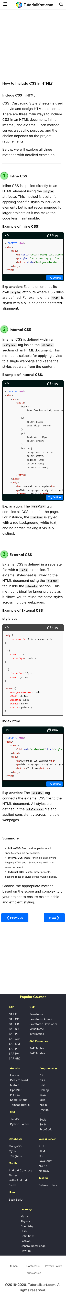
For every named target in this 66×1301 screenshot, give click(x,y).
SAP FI (13, 1014)
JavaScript (45, 1161)
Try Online (54, 277)
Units (24, 1231)
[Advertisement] (33, 45)
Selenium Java (48, 1185)
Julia (43, 1100)
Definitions (27, 1236)
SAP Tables (36, 1048)
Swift (43, 1124)
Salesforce (36, 1014)
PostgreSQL (16, 1156)
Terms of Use (33, 1273)
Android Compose (20, 1170)
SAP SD (14, 1029)
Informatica (36, 1034)
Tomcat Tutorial (20, 1104)
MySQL (13, 1151)
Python (44, 1109)
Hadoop (15, 1075)
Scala (43, 1119)
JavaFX (14, 1119)
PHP (41, 1146)
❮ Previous (15, 917)
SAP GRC (15, 1058)
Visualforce (36, 1029)
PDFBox (15, 1095)
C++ (42, 1080)
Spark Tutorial (19, 1100)
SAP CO (14, 1019)
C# (41, 1075)
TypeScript (46, 1129)
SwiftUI (13, 1185)
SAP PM (14, 1053)
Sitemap (13, 1266)
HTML (42, 1151)
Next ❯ (54, 917)
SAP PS (13, 1034)
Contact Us (33, 1266)
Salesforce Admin (40, 1019)
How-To (26, 1250)
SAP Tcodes (37, 1053)
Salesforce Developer (43, 1024)
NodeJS (44, 1170)
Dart (42, 1085)
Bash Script (16, 1199)
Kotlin (43, 1104)
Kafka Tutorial (19, 1080)
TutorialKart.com (38, 5)
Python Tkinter (19, 1124)
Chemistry (27, 1226)
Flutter (13, 1175)
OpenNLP (16, 1090)
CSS (41, 1156)
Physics (25, 1221)
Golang (44, 1090)
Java (43, 1095)
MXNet (14, 1085)
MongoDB (15, 1146)
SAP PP (13, 1048)
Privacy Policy (53, 1266)
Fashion (25, 1241)
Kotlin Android (18, 1180)
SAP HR (14, 1024)
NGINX (43, 1166)
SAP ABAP (15, 1038)
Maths (24, 1216)
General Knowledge (33, 1246)
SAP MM (14, 1043)
